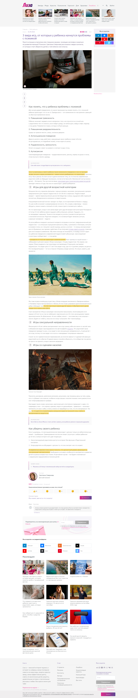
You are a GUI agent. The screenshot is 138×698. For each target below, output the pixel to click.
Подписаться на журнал (30, 687)
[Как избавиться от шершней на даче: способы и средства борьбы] (33, 610)
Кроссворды (80, 677)
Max (81, 551)
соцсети (70, 329)
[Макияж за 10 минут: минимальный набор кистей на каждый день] (29, 13)
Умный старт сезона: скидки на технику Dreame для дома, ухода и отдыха (60, 21)
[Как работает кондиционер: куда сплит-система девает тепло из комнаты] (81, 617)
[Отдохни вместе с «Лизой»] (81, 567)
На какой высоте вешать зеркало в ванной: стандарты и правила (80, 638)
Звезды (40, 5)
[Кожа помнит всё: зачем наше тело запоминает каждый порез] (108, 13)
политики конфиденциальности (81, 527)
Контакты (60, 673)
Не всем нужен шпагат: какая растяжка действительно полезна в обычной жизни (44, 21)
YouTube (30, 551)
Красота (53, 5)
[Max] (109, 42)
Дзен (46, 551)
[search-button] (106, 5)
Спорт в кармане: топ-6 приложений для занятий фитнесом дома (31, 651)
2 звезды (82, 31)
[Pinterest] (99, 42)
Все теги (79, 680)
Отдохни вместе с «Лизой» (79, 576)
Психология (61, 5)
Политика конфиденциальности (64, 684)
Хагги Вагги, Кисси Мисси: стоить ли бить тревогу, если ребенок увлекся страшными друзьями (60, 422)
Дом (77, 5)
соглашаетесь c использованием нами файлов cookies (57, 694)
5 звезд (86, 31)
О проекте (60, 667)
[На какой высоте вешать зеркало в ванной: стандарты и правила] (81, 633)
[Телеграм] (98, 35)
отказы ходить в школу (76, 229)
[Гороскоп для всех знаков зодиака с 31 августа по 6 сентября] (57, 592)
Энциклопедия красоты (81, 671)
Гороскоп (71, 5)
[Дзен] (111, 39)
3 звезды (83, 31)
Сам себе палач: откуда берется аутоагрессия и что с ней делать (50, 165)
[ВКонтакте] (104, 35)
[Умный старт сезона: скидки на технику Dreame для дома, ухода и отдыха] (61, 13)
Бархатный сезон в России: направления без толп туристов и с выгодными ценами (92, 21)
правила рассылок (66, 528)
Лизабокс (92, 5)
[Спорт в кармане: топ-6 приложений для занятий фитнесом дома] (33, 640)
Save (25, 86)
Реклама (60, 670)
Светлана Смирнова (46, 475)
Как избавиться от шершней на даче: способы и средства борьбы (33, 615)
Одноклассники (67, 545)
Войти (112, 5)
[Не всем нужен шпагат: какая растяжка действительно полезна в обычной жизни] (45, 13)
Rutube (82, 545)
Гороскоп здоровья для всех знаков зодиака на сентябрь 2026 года (79, 603)
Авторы (59, 676)
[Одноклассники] (111, 35)
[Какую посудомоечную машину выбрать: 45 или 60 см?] (57, 617)
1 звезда (80, 31)
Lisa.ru (24, 32)
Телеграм (30, 545)
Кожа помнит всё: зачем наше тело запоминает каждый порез (108, 20)
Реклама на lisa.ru (98, 93)
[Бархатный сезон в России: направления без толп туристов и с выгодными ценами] (93, 13)
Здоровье (83, 5)
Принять (108, 694)
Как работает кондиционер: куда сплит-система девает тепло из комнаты (79, 628)
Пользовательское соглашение (63, 679)
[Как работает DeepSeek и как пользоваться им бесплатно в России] (57, 640)
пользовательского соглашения (68, 527)
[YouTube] (104, 39)
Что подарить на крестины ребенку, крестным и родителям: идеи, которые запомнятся (32, 604)
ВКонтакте (48, 545)
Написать (86, 498)
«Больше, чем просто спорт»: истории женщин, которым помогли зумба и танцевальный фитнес (77, 21)
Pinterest (65, 551)
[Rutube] (98, 39)
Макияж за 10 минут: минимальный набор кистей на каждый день (29, 20)
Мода (47, 5)
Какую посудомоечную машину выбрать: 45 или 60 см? (56, 627)
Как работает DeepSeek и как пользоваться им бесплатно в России (56, 651)
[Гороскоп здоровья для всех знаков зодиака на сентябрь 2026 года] (81, 592)
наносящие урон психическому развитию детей (74, 181)
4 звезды (85, 31)
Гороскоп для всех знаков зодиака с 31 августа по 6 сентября (55, 603)
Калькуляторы (81, 675)
